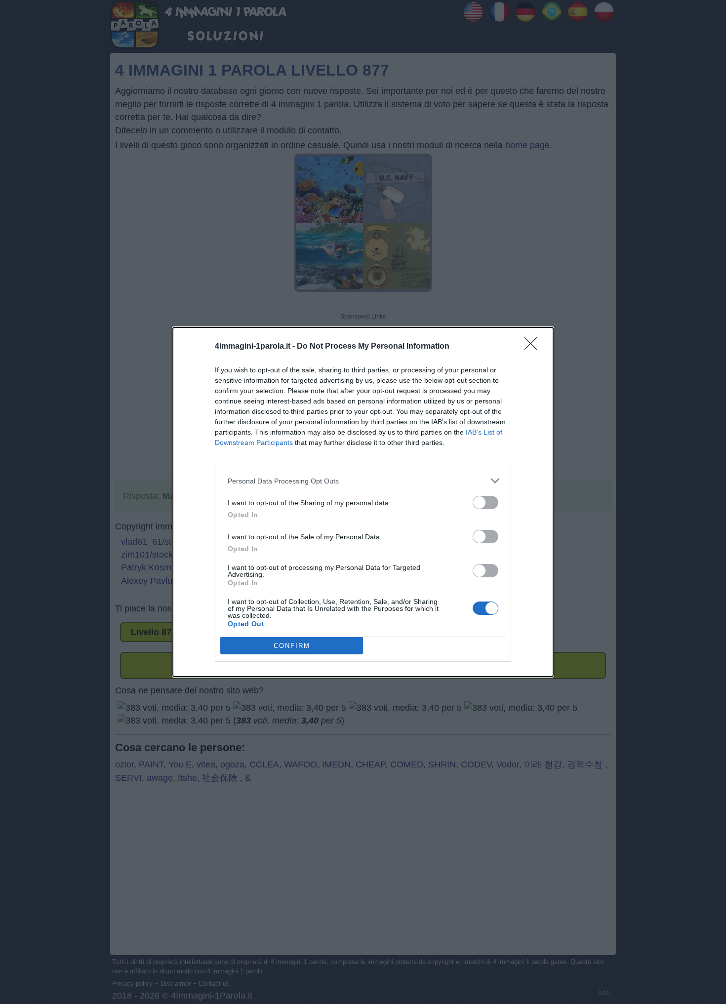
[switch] (485, 502)
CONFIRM (292, 645)
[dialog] (363, 502)
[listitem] (363, 481)
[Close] (533, 346)
